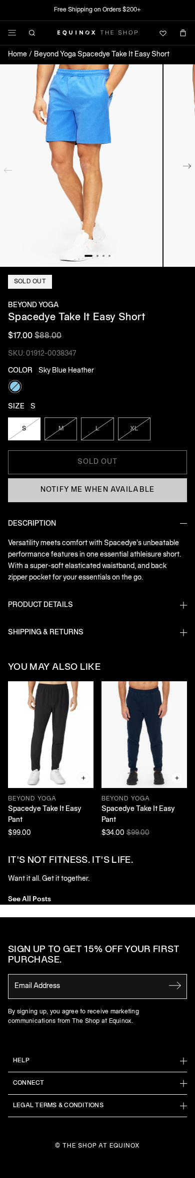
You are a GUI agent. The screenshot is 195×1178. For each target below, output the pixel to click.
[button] (81, 165)
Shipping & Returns (46, 632)
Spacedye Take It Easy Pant (45, 814)
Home (17, 54)
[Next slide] (187, 168)
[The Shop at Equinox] (98, 32)
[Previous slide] (8, 168)
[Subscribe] (175, 985)
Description (32, 524)
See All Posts (29, 898)
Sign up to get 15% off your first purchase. (94, 955)
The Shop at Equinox (101, 1146)
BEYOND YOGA (33, 305)
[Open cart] (183, 33)
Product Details (40, 605)
